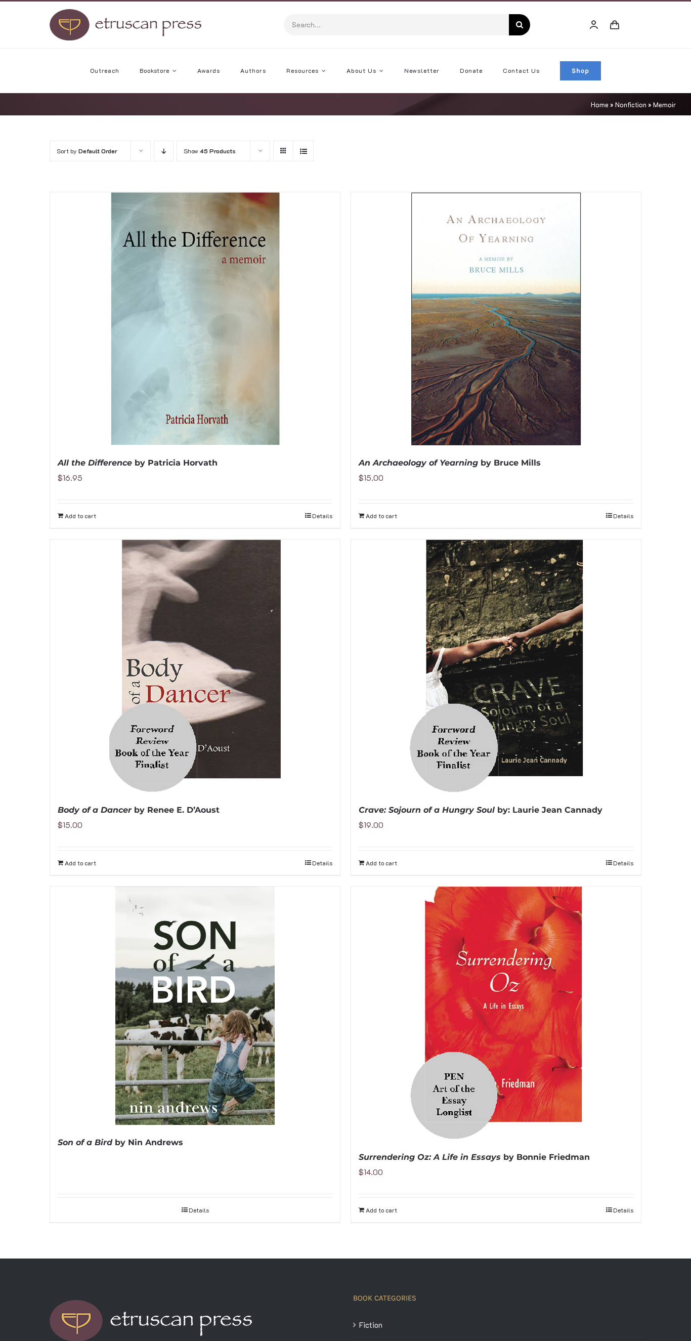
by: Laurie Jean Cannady (480, 810)
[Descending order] (164, 151)
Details (322, 516)
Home (600, 104)
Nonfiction (630, 104)
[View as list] (303, 151)
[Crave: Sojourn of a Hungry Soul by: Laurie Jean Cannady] (496, 665)
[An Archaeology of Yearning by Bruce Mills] (496, 318)
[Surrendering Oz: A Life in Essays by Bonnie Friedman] (496, 1013)
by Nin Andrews (120, 1142)
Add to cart (80, 516)
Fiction (370, 1325)
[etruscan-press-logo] (125, 13)
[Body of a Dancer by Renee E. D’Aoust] (195, 665)
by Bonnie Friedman (474, 1157)
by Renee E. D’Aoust (139, 810)
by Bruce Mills (450, 463)
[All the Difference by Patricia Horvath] (195, 318)
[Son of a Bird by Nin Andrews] (195, 1006)
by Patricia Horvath (138, 463)
